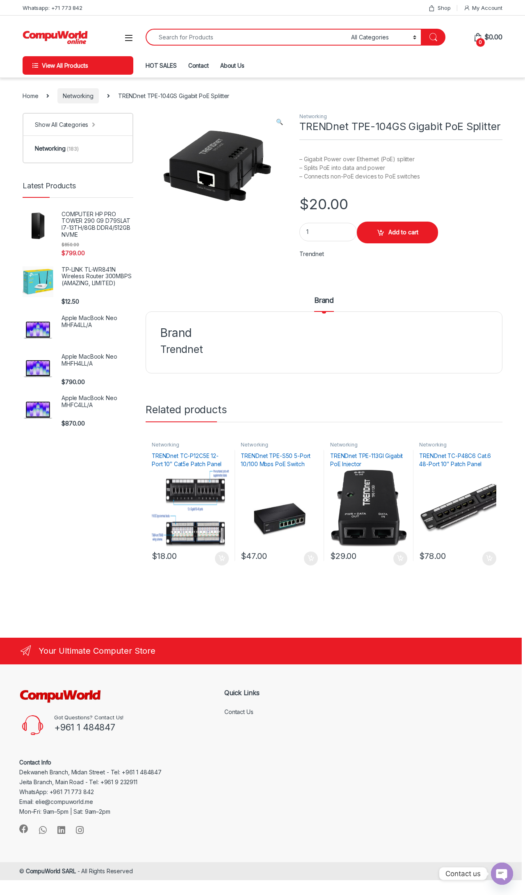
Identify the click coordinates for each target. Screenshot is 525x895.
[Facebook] (23, 828)
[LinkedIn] (61, 830)
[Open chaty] (502, 874)
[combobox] (246, 37)
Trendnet (311, 253)
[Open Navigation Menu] (128, 38)
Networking (78, 95)
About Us (232, 65)
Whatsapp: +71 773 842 (52, 8)
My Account (487, 8)
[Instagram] (80, 830)
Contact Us (238, 711)
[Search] (433, 37)
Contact (198, 65)
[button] (279, 122)
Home (30, 95)
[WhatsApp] (43, 830)
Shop (444, 8)
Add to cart (403, 232)
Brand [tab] (324, 300)
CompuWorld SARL (51, 871)
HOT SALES (161, 65)
